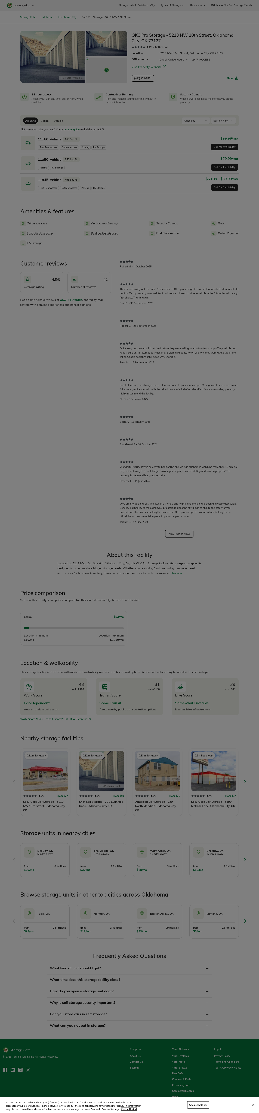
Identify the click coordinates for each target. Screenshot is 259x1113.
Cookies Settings (198, 1104)
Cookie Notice (128, 1109)
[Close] (253, 1105)
